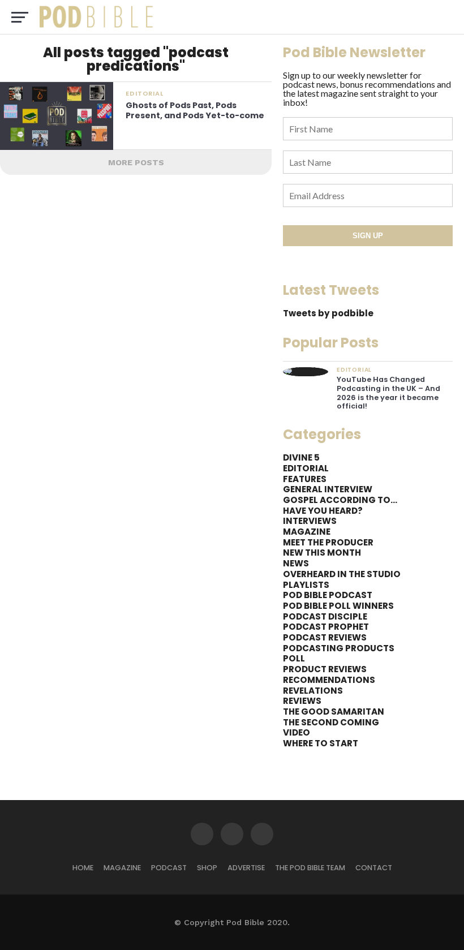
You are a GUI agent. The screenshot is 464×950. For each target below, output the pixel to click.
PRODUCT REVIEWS (325, 669)
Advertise (246, 867)
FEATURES (304, 479)
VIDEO (296, 732)
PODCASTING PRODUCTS (338, 648)
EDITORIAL (306, 468)
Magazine (122, 867)
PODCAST (169, 867)
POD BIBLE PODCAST (327, 595)
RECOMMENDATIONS (329, 680)
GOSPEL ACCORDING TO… (340, 500)
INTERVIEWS (310, 521)
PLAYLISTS (306, 585)
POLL (294, 658)
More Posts (136, 162)
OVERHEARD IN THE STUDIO (342, 574)
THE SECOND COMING (331, 722)
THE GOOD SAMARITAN (333, 711)
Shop (207, 867)
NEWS (296, 563)
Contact (373, 867)
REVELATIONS (313, 691)
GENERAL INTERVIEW (327, 489)
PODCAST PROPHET (326, 627)
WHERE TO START (320, 743)
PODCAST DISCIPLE (325, 616)
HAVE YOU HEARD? (323, 511)
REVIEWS (302, 701)
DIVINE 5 (301, 457)
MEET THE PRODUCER (328, 542)
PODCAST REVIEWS (325, 637)
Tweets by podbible (328, 313)
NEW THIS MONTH (322, 552)
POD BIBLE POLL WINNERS (338, 606)
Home (82, 867)
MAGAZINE (306, 532)
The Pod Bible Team (310, 867)
